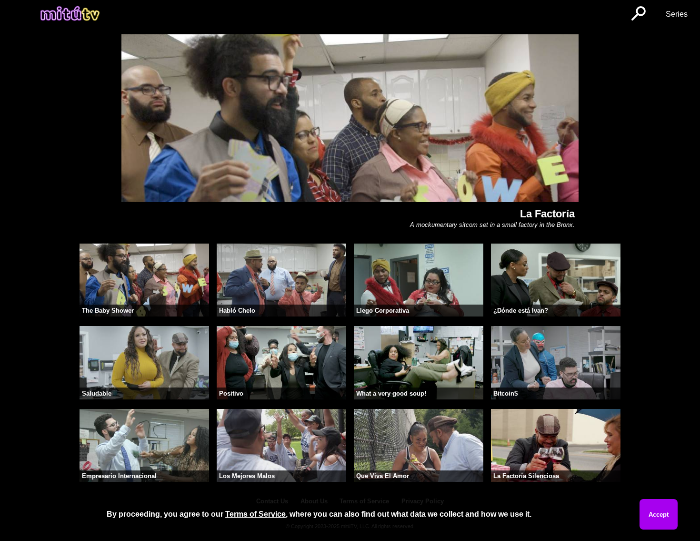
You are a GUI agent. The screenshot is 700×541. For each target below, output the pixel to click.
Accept (659, 514)
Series (677, 14)
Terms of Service (255, 514)
